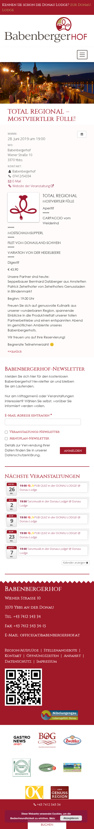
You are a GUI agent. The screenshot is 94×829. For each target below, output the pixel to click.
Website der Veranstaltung (31, 186)
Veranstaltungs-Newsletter (34, 432)
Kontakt (13, 655)
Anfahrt (72, 655)
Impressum (47, 661)
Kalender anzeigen (74, 562)
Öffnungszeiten (42, 655)
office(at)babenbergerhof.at (50, 635)
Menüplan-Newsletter (29, 438)
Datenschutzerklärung (22, 455)
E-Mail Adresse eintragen (28, 415)
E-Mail (16, 181)
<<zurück (15, 351)
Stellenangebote (60, 650)
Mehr (52, 818)
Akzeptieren (70, 818)
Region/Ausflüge (22, 650)
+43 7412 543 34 (48, 804)
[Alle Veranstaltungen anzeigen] (81, 134)
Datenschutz (18, 661)
